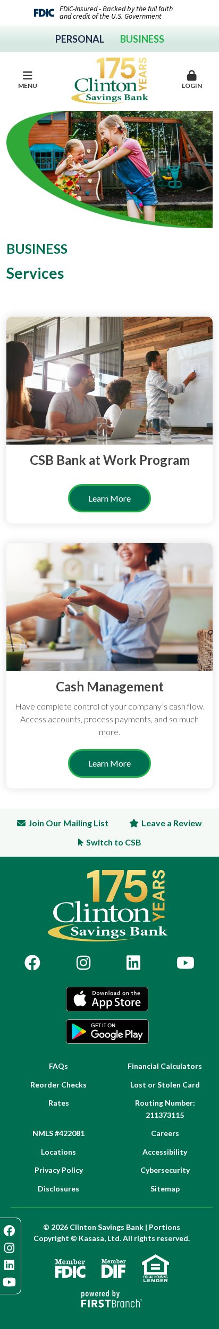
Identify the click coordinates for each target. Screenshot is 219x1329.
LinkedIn (133, 963)
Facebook (32, 963)
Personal (79, 39)
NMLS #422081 (58, 1133)
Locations (58, 1151)
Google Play (107, 1031)
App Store (107, 999)
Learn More (109, 498)
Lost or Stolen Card (165, 1084)
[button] (191, 80)
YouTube (185, 963)
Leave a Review (171, 823)
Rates (58, 1102)
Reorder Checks (58, 1084)
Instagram (83, 963)
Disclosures (58, 1188)
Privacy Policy (59, 1169)
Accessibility (164, 1151)
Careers (165, 1133)
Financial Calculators (165, 1065)
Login (192, 86)
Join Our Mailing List (68, 823)
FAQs (58, 1065)
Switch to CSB (113, 842)
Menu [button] (27, 86)
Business (142, 39)
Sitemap (165, 1188)
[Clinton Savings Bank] (109, 79)
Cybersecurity (165, 1169)
